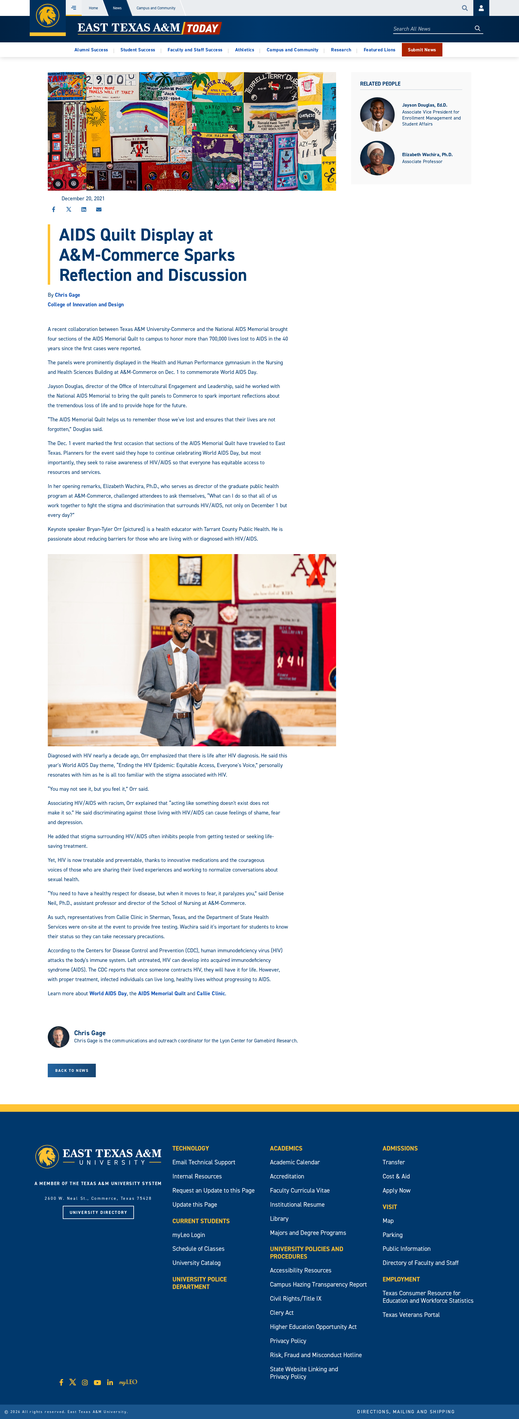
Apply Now (397, 1190)
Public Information (407, 1248)
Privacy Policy (288, 1341)
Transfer (394, 1162)
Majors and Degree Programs (308, 1232)
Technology (190, 1148)
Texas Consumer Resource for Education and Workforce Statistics (428, 1296)
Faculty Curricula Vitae (300, 1190)
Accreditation (287, 1176)
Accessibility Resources (301, 1270)
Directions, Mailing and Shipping (406, 1411)
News (117, 8)
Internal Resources (197, 1176)
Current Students (201, 1221)
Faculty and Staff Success (195, 50)
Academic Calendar (295, 1162)
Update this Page (194, 1204)
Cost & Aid (396, 1176)
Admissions (400, 1148)
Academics (286, 1148)
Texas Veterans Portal (411, 1314)
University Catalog (196, 1262)
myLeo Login (188, 1235)
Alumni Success (91, 50)
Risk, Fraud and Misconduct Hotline (316, 1355)
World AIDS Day (108, 993)
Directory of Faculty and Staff (421, 1262)
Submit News (422, 50)
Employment (401, 1279)
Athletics (244, 50)
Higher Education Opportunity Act (313, 1326)
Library (279, 1218)
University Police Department (199, 1283)
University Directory (98, 1212)
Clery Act (282, 1312)
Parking (393, 1235)
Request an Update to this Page (213, 1190)
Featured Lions (380, 50)
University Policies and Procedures (306, 1252)
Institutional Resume (297, 1204)
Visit (390, 1207)
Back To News (72, 1070)
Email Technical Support (203, 1162)
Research (341, 50)
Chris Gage (67, 294)
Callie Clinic (211, 993)
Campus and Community (156, 8)
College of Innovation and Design (86, 304)
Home (93, 8)
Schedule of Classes (198, 1248)
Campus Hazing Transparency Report (318, 1284)
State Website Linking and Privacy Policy (304, 1372)
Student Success (137, 50)
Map (388, 1220)
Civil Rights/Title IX (295, 1298)
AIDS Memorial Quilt (162, 993)
